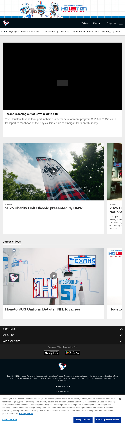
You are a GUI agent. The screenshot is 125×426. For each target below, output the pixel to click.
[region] (62, 410)
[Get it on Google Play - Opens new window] (72, 354)
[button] (62, 83)
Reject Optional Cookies (107, 420)
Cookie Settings (9, 419)
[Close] (120, 399)
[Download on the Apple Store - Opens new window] (51, 353)
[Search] (115, 23)
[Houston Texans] (62, 367)
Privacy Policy (62, 386)
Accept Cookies (83, 420)
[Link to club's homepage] (6, 21)
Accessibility (62, 391)
